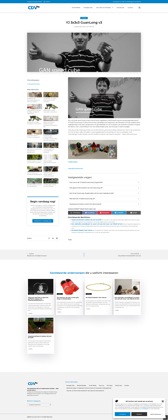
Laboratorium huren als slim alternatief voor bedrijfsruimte (34, 150)
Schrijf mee (120, 7)
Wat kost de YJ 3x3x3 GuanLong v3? (104, 198)
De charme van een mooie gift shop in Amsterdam (68, 298)
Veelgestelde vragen (34, 84)
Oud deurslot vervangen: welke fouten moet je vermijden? (49, 100)
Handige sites (88, 7)
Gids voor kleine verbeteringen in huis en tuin (49, 162)
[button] (163, 401)
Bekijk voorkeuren (155, 414)
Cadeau (84, 18)
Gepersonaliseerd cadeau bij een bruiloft (86, 220)
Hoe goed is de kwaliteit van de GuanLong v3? (104, 188)
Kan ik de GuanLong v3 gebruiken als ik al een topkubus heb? (104, 193)
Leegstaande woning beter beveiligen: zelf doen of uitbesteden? (34, 112)
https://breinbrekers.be (75, 168)
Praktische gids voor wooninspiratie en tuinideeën (48, 150)
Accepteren (122, 414)
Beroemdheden (81, 385)
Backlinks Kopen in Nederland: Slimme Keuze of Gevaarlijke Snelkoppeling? (89, 388)
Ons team (110, 385)
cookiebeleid (144, 408)
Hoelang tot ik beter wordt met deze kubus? (104, 204)
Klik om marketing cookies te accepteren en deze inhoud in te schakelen (104, 97)
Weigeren (139, 414)
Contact (130, 7)
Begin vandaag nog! (42, 201)
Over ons (101, 385)
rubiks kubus (72, 162)
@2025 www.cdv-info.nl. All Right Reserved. (39, 417)
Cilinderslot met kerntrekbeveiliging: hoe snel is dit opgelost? (33, 100)
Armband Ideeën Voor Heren (81, 230)
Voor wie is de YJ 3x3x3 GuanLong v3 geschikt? (104, 182)
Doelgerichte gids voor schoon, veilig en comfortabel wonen (49, 174)
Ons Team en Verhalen (103, 7)
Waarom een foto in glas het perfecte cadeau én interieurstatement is (38, 299)
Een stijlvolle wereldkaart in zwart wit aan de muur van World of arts (97, 224)
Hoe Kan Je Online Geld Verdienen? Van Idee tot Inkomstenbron (85, 390)
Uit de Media (76, 7)
